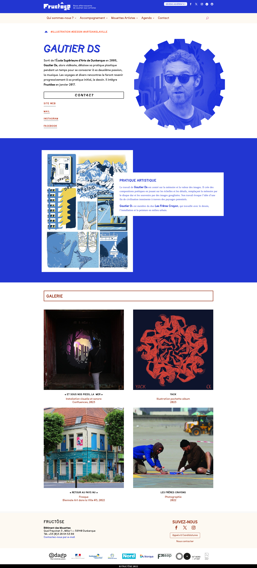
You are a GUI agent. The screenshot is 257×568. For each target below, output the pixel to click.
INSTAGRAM (51, 118)
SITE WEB (50, 103)
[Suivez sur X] (196, 4)
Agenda (146, 18)
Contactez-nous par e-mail (59, 537)
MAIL (47, 111)
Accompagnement (92, 18)
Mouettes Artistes (123, 18)
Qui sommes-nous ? (60, 18)
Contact (163, 18)
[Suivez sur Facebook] (190, 4)
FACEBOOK (50, 126)
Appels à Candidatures (185, 535)
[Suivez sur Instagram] (202, 4)
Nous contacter (185, 541)
